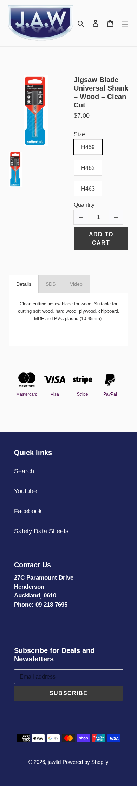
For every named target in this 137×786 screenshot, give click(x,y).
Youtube (25, 491)
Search (24, 471)
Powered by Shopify (86, 762)
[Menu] (125, 23)
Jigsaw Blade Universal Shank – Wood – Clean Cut (101, 92)
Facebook (28, 511)
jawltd (54, 762)
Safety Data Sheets (41, 531)
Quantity (84, 205)
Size (79, 134)
